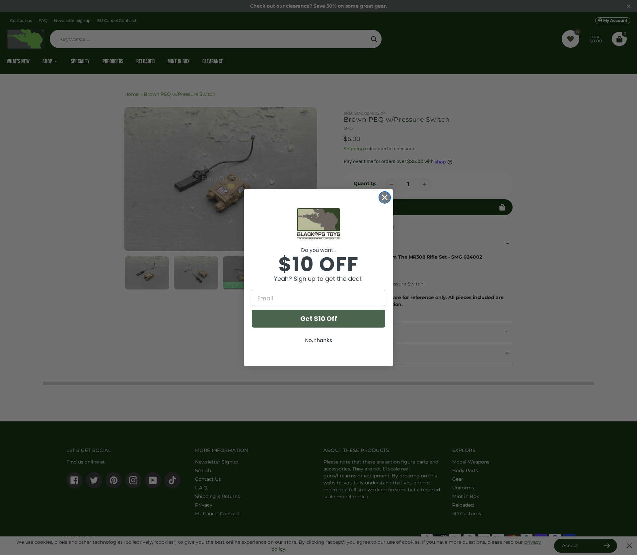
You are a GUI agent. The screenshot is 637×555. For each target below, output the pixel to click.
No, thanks (318, 340)
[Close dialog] (384, 197)
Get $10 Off (318, 318)
